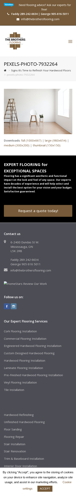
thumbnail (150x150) (46, 145)
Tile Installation (14, 390)
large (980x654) (55, 140)
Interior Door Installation (20, 466)
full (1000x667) (31, 140)
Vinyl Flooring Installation (20, 382)
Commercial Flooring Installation (25, 338)
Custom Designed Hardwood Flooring (29, 353)
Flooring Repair (14, 437)
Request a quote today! (38, 210)
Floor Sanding (13, 429)
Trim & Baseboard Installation (24, 458)
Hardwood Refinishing (19, 415)
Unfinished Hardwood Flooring (24, 422)
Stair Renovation (15, 451)
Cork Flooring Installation (20, 331)
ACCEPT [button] (45, 488)
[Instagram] (14, 306)
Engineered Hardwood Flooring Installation (32, 346)
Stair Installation (14, 444)
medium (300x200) (16, 145)
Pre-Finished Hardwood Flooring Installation (33, 375)
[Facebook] (7, 306)
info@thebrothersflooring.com (31, 270)
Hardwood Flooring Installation (24, 360)
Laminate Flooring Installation (23, 368)
